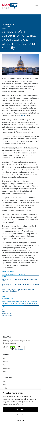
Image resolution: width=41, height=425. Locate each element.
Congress (5, 274)
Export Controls (6, 314)
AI (4, 381)
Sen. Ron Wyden (7, 315)
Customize (20, 415)
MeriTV (6, 371)
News (5, 358)
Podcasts (6, 368)
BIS (3, 310)
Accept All (20, 409)
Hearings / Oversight (17, 274)
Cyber (5, 388)
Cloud (5, 385)
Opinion (6, 365)
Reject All (20, 420)
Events (5, 361)
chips (3, 312)
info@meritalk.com (9, 343)
